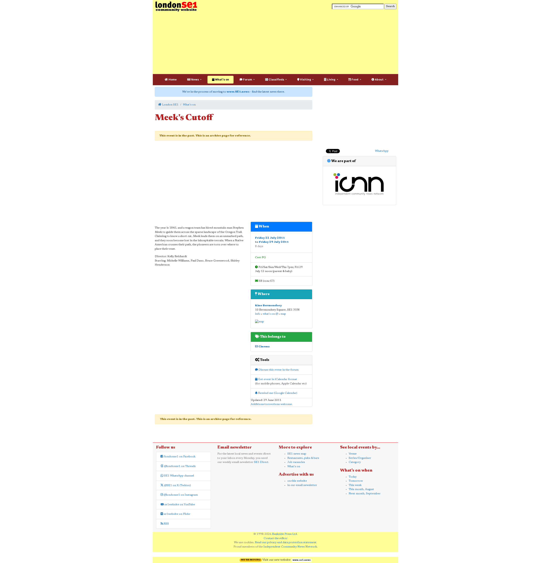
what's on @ (270, 313)
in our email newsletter (302, 485)
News (195, 79)
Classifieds (276, 79)
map (283, 313)
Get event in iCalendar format (277, 379)
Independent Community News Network (290, 546)
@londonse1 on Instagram (180, 494)
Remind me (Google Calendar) (277, 393)
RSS (166, 523)
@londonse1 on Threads (179, 466)
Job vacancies (296, 462)
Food (355, 79)
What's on (221, 79)
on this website (297, 480)
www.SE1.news (238, 91)
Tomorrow (356, 480)
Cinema (264, 346)
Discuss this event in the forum (278, 369)
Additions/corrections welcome (271, 404)
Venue (353, 453)
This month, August (361, 489)
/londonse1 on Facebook (179, 456)
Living (331, 79)
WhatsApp (381, 151)
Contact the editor (276, 538)
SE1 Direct (261, 462)
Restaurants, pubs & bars (303, 458)
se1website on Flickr (176, 514)
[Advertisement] (275, 43)
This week (355, 485)
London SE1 (169, 104)
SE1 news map (296, 453)
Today (353, 476)
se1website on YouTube (179, 504)
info (257, 313)
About (379, 79)
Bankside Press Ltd (284, 534)
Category (355, 462)
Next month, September (365, 493)
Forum (247, 79)
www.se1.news (302, 560)
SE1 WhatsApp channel (178, 475)
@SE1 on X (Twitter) (177, 485)
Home (172, 79)
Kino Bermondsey (268, 305)
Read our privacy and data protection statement (285, 542)
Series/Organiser (360, 458)
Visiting (305, 79)
